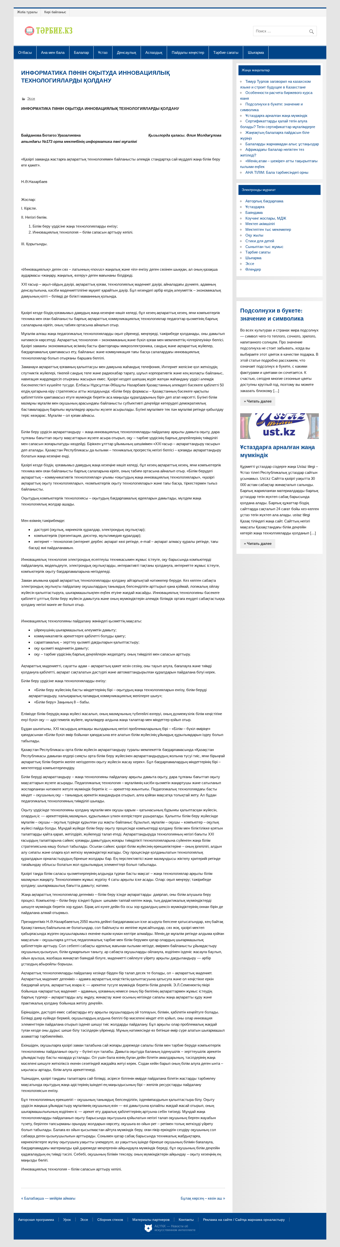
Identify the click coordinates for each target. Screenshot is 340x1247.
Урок (67, 1220)
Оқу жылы (254, 235)
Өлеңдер (253, 269)
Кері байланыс (55, 12)
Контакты (186, 1220)
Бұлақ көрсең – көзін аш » (203, 1198)
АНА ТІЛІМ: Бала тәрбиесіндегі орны (276, 172)
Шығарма (256, 52)
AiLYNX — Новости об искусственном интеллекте (175, 1228)
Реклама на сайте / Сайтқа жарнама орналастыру (244, 1220)
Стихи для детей (259, 241)
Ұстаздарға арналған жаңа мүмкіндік (276, 115)
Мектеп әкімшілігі (260, 224)
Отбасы (25, 52)
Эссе (31, 98)
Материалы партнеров (151, 1220)
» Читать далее (258, 401)
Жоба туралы (27, 12)
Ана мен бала (52, 52)
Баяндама (254, 212)
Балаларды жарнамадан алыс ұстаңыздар (282, 144)
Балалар (81, 52)
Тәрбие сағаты (225, 52)
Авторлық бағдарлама (264, 201)
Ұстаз (103, 52)
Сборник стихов (110, 1220)
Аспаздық (153, 52)
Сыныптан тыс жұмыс (264, 247)
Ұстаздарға (254, 207)
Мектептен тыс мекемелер (268, 229)
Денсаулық (126, 52)
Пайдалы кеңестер (188, 52)
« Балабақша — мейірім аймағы (48, 1198)
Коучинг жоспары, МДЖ (265, 218)
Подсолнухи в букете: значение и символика (272, 314)
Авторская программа (36, 1220)
